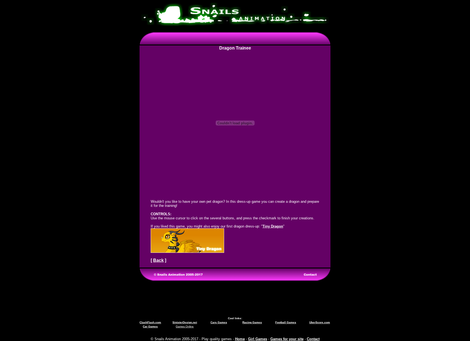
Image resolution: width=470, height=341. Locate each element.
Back (158, 260)
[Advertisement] (235, 299)
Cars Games (219, 322)
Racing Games (252, 322)
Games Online (185, 326)
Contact (313, 339)
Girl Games (257, 339)
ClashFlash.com (150, 322)
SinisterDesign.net (184, 322)
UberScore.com (319, 322)
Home (240, 339)
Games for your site (287, 339)
